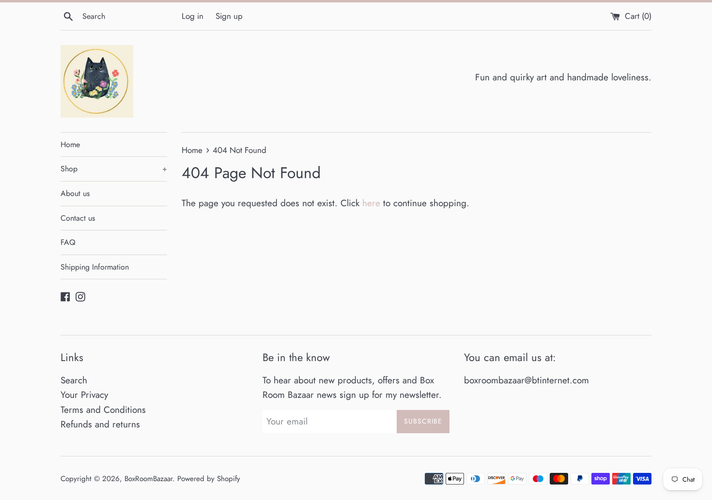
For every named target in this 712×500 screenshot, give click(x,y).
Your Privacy (84, 394)
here (371, 203)
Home (70, 144)
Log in (192, 16)
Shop (114, 168)
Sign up (229, 16)
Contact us (78, 218)
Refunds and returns (100, 424)
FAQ (68, 242)
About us (75, 193)
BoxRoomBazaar (148, 478)
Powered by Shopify (208, 478)
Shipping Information (95, 267)
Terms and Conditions (103, 409)
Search (74, 380)
